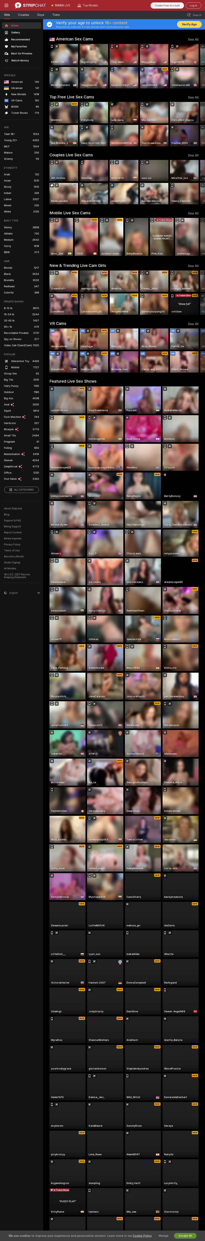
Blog (6, 514)
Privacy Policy (12, 544)
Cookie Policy (142, 1235)
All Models (10, 568)
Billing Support (12, 526)
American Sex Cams (74, 39)
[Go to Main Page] (30, 5)
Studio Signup (12, 562)
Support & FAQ (12, 520)
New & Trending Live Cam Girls (77, 265)
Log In (193, 5)
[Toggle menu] (6, 5)
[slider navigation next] (197, 66)
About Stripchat (13, 508)
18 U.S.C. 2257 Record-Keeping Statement (17, 576)
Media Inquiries (13, 538)
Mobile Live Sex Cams (69, 212)
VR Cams (57, 323)
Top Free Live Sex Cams (71, 97)
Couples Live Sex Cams (71, 155)
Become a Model (14, 556)
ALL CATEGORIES (24, 489)
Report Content (13, 532)
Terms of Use (12, 550)
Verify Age (189, 24)
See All (193, 39)
